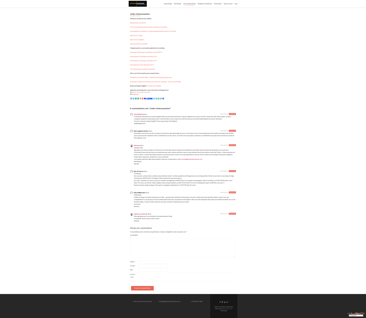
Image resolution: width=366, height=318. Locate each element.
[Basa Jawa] (358, 313)
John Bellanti (138, 114)
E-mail (132, 266)
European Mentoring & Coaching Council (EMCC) (146, 52)
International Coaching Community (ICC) (143, 60)
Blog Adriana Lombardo (138, 23)
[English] (350, 313)
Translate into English (154, 86)
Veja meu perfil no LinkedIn (139, 44)
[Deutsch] (353, 313)
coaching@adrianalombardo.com (191, 159)
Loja (236, 3)
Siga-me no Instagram (137, 39)
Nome (132, 262)
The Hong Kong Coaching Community (142, 69)
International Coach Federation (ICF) (142, 65)
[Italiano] (355, 313)
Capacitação (168, 3)
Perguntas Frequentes (205, 3)
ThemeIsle (223, 310)
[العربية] (348, 313)
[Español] (364, 313)
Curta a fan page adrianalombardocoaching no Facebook (148, 27)
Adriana (137, 145)
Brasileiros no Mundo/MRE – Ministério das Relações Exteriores (151, 77)
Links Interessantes (189, 3)
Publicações (218, 3)
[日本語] (357, 313)
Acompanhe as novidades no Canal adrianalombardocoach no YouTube (153, 31)
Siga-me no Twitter (136, 35)
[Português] (360, 313)
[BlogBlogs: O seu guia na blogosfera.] (134, 94)
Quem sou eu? (228, 3)
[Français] (352, 313)
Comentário (134, 236)
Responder (232, 114)
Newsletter (177, 3)
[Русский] (362, 313)
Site (131, 270)
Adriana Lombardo (140, 214)
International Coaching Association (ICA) (143, 56)
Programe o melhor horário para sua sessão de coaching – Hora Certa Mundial (155, 81)
